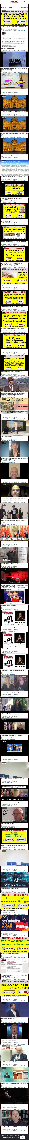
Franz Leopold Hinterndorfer (8, 115)
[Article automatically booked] (14, 428)
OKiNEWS (21, 50)
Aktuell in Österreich (7, 7)
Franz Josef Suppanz (7, 30)
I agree (22, 1137)
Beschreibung (24, 7)
